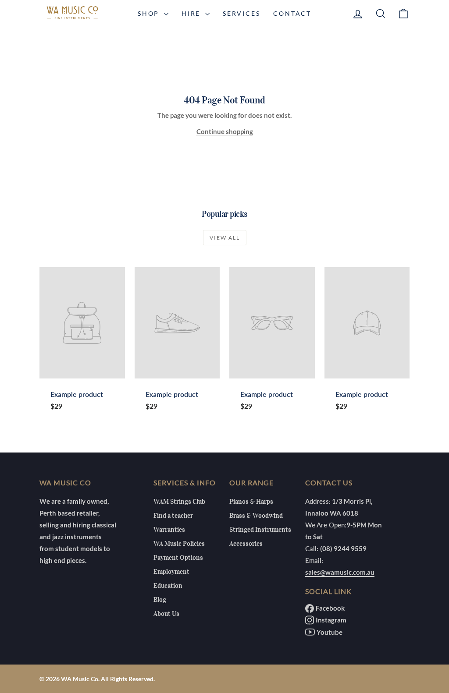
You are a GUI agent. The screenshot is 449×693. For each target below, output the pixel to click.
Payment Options (178, 558)
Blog (159, 600)
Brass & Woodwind (256, 516)
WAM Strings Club (179, 502)
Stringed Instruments (260, 530)
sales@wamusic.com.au (339, 572)
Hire (192, 13)
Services (241, 13)
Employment (171, 572)
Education (167, 586)
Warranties (169, 530)
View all (225, 237)
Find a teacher (173, 516)
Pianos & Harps (251, 502)
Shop (150, 13)
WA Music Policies (179, 544)
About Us (166, 614)
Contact (292, 13)
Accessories (246, 544)
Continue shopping (224, 131)
